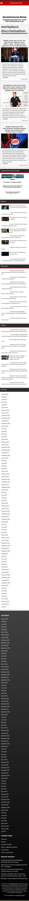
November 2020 (5, 577)
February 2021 (5, 569)
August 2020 (4, 585)
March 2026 (4, 407)
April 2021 (4, 564)
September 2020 (5, 582)
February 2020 (5, 601)
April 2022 (4, 532)
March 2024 (4, 471)
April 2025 (4, 436)
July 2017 (4, 606)
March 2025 (4, 439)
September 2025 (5, 423)
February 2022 (5, 537)
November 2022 (5, 513)
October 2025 (5, 420)
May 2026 (4, 402)
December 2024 (5, 447)
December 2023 (5, 479)
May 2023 (4, 498)
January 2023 (5, 508)
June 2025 (4, 431)
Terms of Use (11, 892)
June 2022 (4, 527)
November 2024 (5, 450)
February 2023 (5, 505)
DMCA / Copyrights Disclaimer (9, 847)
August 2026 (4, 394)
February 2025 (5, 442)
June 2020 (4, 590)
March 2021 (4, 567)
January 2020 (5, 604)
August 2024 (4, 458)
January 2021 (5, 572)
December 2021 (5, 543)
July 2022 (4, 524)
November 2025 (5, 418)
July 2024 (4, 460)
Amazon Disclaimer (6, 844)
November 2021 (5, 545)
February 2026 (5, 410)
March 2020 (4, 598)
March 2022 (4, 535)
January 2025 (5, 444)
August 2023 (4, 489)
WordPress (11, 895)
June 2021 (4, 559)
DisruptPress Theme (20, 895)
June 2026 (4, 399)
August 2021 (4, 553)
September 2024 (5, 455)
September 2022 (5, 519)
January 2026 (5, 412)
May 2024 (4, 466)
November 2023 (5, 482)
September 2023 (5, 487)
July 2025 (4, 428)
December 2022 (5, 511)
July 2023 (4, 492)
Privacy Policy (4, 849)
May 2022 (4, 529)
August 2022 (4, 521)
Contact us (4, 839)
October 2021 (5, 548)
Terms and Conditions (7, 852)
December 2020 (5, 575)
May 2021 (4, 561)
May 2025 (4, 434)
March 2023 (4, 503)
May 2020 (4, 593)
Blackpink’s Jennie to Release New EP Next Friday (14, 878)
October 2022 (5, 516)
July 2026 (4, 397)
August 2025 (4, 426)
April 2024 (4, 468)
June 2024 (4, 463)
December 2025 (5, 415)
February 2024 (5, 474)
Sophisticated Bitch (16, 3)
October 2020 (5, 580)
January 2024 (5, 476)
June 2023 (4, 495)
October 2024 (5, 452)
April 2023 (4, 500)
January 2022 (5, 540)
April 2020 (4, 596)
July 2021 (4, 556)
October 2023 (5, 484)
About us (3, 841)
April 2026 (4, 405)
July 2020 (4, 588)
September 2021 (5, 551)
